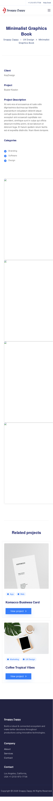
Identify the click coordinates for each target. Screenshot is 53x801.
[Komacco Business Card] (26, 574)
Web (22, 594)
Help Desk (47, 3)
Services (8, 753)
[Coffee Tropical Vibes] (26, 638)
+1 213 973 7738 (34, 3)
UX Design (30, 659)
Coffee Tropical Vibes (20, 667)
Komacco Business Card (22, 602)
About (7, 749)
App (12, 594)
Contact (8, 757)
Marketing (14, 659)
